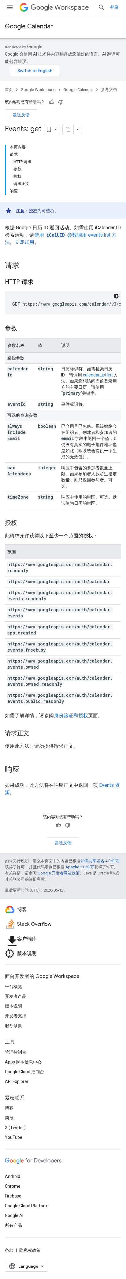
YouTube (13, 1137)
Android (12, 1176)
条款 (9, 1250)
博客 (9, 1108)
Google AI (14, 1215)
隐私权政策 (30, 1250)
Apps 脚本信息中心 (23, 1061)
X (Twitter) (15, 1127)
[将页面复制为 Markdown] (68, 129)
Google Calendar (29, 26)
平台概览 (13, 986)
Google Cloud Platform (27, 1205)
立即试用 (24, 242)
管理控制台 (15, 1052)
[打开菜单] (10, 7)
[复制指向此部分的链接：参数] (23, 328)
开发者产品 (15, 996)
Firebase (13, 1196)
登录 (114, 7)
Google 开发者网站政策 (59, 873)
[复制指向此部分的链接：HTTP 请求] (40, 282)
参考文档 (109, 89)
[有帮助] (51, 102)
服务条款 (13, 1025)
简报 (9, 1117)
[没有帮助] (60, 102)
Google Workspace (38, 89)
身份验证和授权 (71, 715)
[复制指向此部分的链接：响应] (26, 770)
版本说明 (13, 1006)
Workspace (71, 7)
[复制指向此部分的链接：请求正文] (35, 733)
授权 (33, 210)
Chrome (12, 1186)
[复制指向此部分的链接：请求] (26, 266)
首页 (9, 89)
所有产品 (13, 1225)
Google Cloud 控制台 (24, 1071)
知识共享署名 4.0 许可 (99, 861)
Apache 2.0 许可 (79, 867)
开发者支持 (15, 1015)
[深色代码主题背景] (116, 296)
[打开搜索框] (101, 7)
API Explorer (16, 1081)
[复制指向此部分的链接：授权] (23, 523)
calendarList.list (98, 374)
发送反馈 (21, 115)
